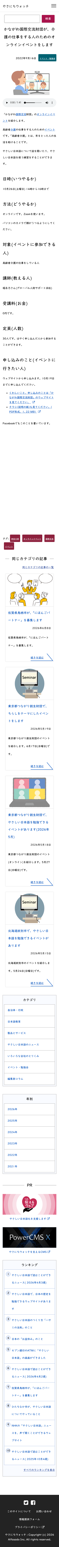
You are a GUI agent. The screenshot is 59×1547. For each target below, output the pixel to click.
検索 (48, 18)
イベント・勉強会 (47, 58)
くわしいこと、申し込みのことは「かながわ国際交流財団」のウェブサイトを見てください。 (31, 398)
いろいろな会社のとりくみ (23, 1056)
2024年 (12, 1132)
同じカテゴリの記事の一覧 (38, 567)
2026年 (12, 1109)
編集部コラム (15, 1079)
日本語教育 (14, 1021)
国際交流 (21, 114)
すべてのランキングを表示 (39, 1470)
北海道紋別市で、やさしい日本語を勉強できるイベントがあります (28, 938)
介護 (13, 129)
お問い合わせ (44, 1511)
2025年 (12, 1120)
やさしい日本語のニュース (23, 1044)
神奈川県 (15, 539)
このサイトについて (19, 1511)
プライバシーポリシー (29, 1527)
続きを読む (37, 657)
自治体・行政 (15, 1010)
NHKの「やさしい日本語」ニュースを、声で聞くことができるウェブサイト (31, 1433)
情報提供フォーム (29, 1519)
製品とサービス (17, 1033)
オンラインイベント (32, 539)
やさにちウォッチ (16, 6)
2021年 (12, 1166)
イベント (50, 129)
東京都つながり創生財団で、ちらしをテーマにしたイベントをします (28, 713)
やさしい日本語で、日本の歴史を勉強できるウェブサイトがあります (31, 1301)
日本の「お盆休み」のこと (27, 1339)
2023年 (12, 1143)
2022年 (12, 1155)
